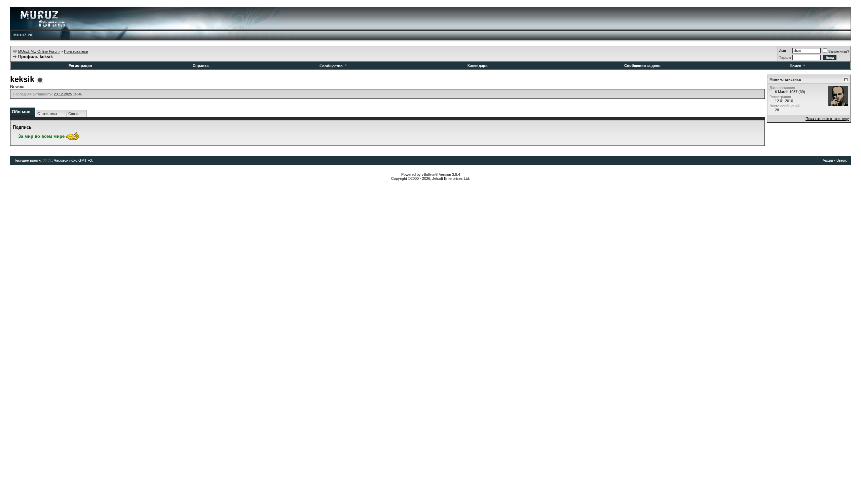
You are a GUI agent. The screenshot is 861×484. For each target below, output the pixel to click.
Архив (828, 160)
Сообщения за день (642, 66)
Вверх (841, 160)
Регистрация (80, 66)
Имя (782, 51)
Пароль (785, 57)
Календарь (477, 66)
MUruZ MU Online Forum (39, 51)
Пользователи (76, 51)
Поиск (795, 66)
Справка (201, 66)
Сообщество (331, 66)
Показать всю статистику (827, 119)
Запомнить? (838, 51)
